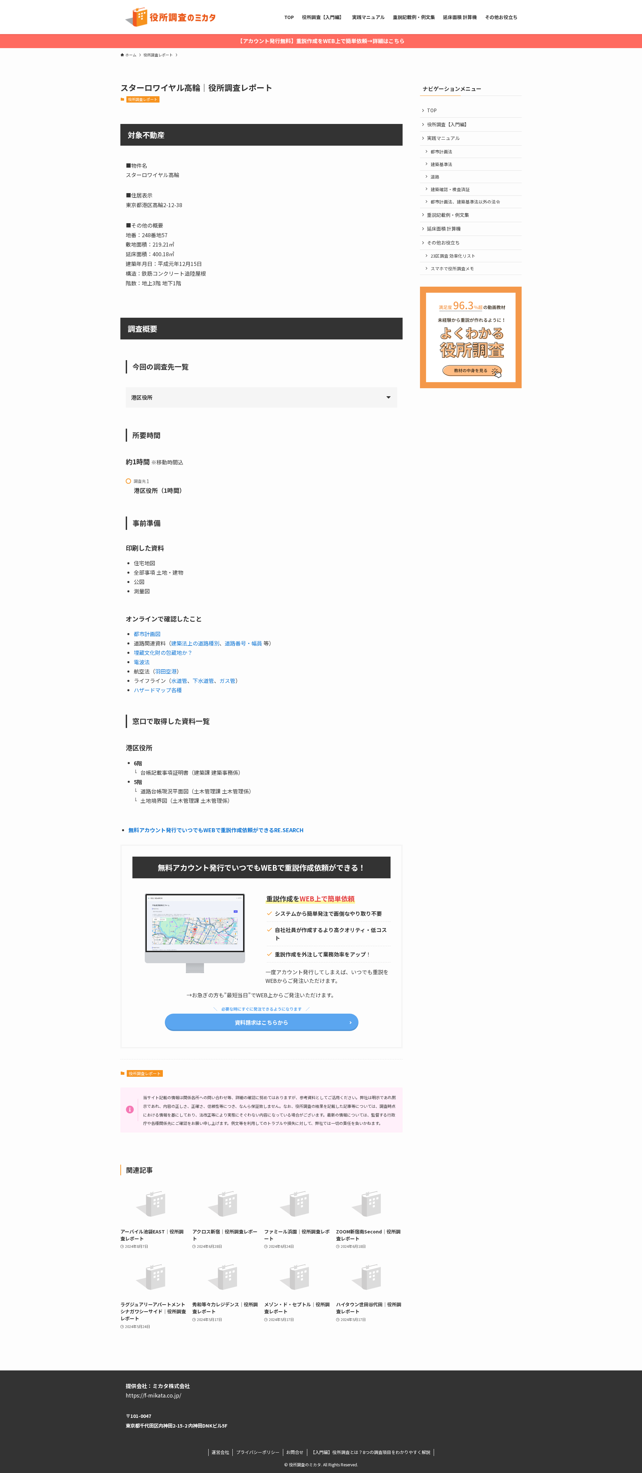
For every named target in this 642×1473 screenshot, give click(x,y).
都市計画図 (147, 634)
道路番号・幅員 (243, 643)
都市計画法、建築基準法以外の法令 (465, 201)
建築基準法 (441, 164)
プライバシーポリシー (258, 1452)
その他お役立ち (443, 242)
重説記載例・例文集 (448, 214)
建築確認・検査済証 (450, 189)
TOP (432, 110)
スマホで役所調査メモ (452, 268)
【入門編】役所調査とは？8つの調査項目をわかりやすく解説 (370, 1452)
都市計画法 (441, 151)
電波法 (142, 662)
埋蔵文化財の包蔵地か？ (163, 652)
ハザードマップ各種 (158, 690)
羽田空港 (166, 671)
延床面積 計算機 (444, 228)
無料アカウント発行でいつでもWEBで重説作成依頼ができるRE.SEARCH (216, 830)
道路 (435, 176)
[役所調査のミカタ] (169, 17)
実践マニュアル (443, 138)
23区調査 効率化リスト (453, 256)
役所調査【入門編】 (448, 124)
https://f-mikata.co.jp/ (153, 1395)
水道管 (179, 681)
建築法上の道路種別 (195, 643)
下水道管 (203, 681)
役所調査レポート (142, 99)
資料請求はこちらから (261, 1022)
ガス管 (227, 681)
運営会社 (220, 1452)
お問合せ (295, 1452)
